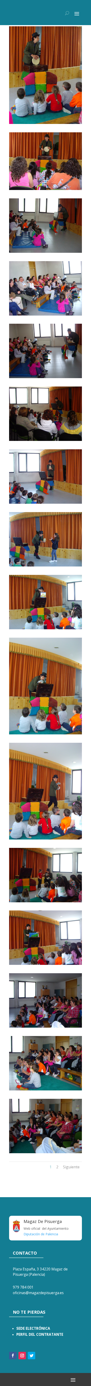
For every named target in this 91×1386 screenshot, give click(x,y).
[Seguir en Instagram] (22, 1355)
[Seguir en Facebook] (13, 1355)
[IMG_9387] (45, 122)
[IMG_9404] (45, 628)
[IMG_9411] (45, 963)
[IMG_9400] (45, 502)
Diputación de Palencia (41, 1234)
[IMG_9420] (45, 1152)
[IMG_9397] (45, 439)
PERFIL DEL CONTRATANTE (39, 1334)
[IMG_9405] (45, 733)
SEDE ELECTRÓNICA (33, 1328)
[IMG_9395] (45, 314)
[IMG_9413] (45, 1026)
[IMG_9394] (45, 251)
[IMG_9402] (45, 565)
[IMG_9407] (45, 901)
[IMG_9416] (45, 1089)
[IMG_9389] (45, 189)
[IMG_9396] (45, 377)
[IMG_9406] (45, 838)
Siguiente (71, 1166)
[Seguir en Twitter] (31, 1355)
